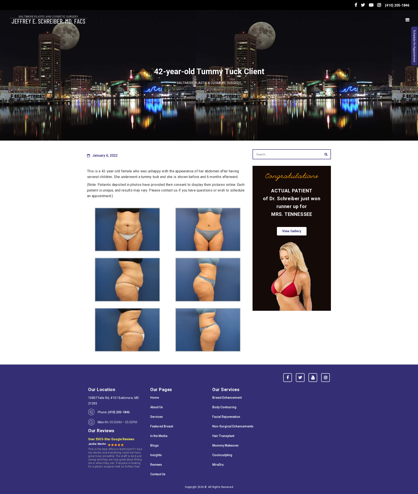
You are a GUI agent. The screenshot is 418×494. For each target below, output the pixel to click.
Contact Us (157, 474)
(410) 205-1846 (397, 5)
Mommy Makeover (225, 445)
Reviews (156, 464)
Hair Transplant (223, 436)
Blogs (154, 445)
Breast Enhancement (227, 397)
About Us (156, 407)
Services (156, 416)
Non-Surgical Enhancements (232, 426)
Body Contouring (224, 407)
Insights (156, 455)
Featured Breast (161, 426)
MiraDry (218, 464)
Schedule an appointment (414, 46)
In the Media (158, 436)
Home (154, 397)
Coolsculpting (222, 455)
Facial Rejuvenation (226, 416)
